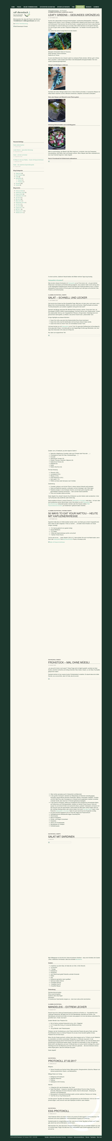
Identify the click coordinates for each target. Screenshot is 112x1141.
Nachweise (93, 1137)
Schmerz (96, 7)
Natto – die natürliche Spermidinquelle (23, 165)
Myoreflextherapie (63, 7)
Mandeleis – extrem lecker (67, 1007)
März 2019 (18, 201)
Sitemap (87, 1137)
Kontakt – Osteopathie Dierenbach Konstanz (55, 1137)
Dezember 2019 (20, 196)
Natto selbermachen (18, 145)
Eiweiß (20, 180)
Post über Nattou (87, 809)
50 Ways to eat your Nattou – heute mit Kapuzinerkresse (73, 514)
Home (13, 7)
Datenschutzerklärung (79, 1137)
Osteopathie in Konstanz (47, 7)
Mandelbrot (79, 959)
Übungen (88, 7)
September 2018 (20, 202)
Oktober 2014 (19, 212)
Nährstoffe (65, 12)
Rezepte (71, 12)
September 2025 (20, 192)
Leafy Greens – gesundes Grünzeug (74, 15)
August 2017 (19, 207)
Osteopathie (71, 283)
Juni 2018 (18, 206)
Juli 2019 (18, 197)
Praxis (19, 7)
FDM (73, 7)
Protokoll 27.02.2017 (62, 1060)
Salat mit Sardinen (61, 836)
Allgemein (51, 12)
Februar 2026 (19, 191)
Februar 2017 (19, 211)
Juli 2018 (18, 204)
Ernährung (80, 7)
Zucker (17, 185)
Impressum (70, 1137)
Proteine (64, 510)
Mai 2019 (18, 199)
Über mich (99, 1137)
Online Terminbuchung (30, 7)
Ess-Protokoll (58, 12)
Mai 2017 (18, 209)
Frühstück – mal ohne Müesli (69, 662)
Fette (17, 177)
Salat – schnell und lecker (67, 297)
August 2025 (19, 194)
